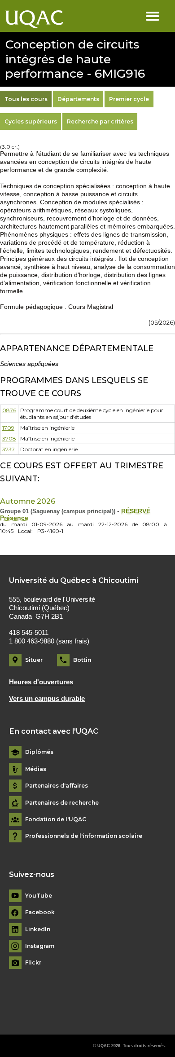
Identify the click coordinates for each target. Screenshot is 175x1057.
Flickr (33, 963)
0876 (9, 410)
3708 (9, 438)
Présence (14, 518)
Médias (35, 769)
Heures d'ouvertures (41, 682)
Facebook (40, 912)
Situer (34, 659)
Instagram (39, 946)
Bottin (82, 659)
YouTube (38, 896)
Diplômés (39, 752)
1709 (8, 427)
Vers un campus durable (47, 698)
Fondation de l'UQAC (55, 819)
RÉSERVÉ (135, 511)
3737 (8, 449)
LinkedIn (37, 929)
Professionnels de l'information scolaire (83, 836)
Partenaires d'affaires (56, 786)
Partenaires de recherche (62, 803)
